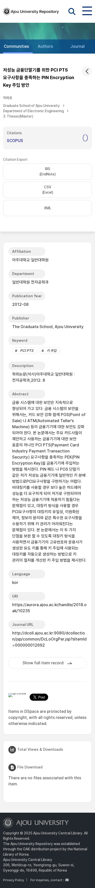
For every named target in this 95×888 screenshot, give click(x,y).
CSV (47, 189)
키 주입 (51, 351)
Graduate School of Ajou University (31, 106)
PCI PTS (26, 351)
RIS (47, 171)
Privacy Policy (13, 880)
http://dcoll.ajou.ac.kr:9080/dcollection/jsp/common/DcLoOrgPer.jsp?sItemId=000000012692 (49, 639)
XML (47, 208)
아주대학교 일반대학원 (30, 260)
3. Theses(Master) (18, 116)
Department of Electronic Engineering (33, 111)
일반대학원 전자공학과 (30, 282)
